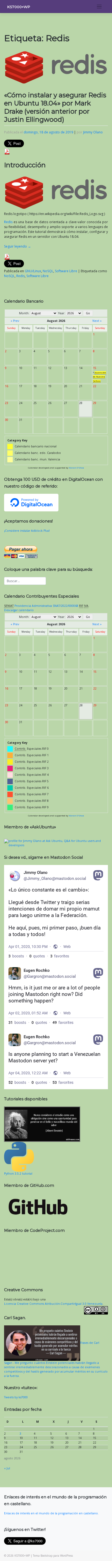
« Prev (15, 321)
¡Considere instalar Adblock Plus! (27, 531)
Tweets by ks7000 (16, 1397)
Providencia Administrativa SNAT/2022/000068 (46, 606)
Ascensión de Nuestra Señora (99, 377)
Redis (8, 222)
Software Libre (66, 271)
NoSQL (48, 271)
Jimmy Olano (93, 132)
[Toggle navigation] (99, 7)
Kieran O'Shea (76, 467)
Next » (97, 321)
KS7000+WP (18, 7)
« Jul (7, 1468)
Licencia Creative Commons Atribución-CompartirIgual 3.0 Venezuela (53, 1304)
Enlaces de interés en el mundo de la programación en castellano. (51, 1513)
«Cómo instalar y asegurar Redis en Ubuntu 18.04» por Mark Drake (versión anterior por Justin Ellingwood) (55, 107)
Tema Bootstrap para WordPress (53, 1555)
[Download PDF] (7, 151)
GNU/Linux (33, 271)
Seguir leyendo (17, 246)
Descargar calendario (19, 610)
